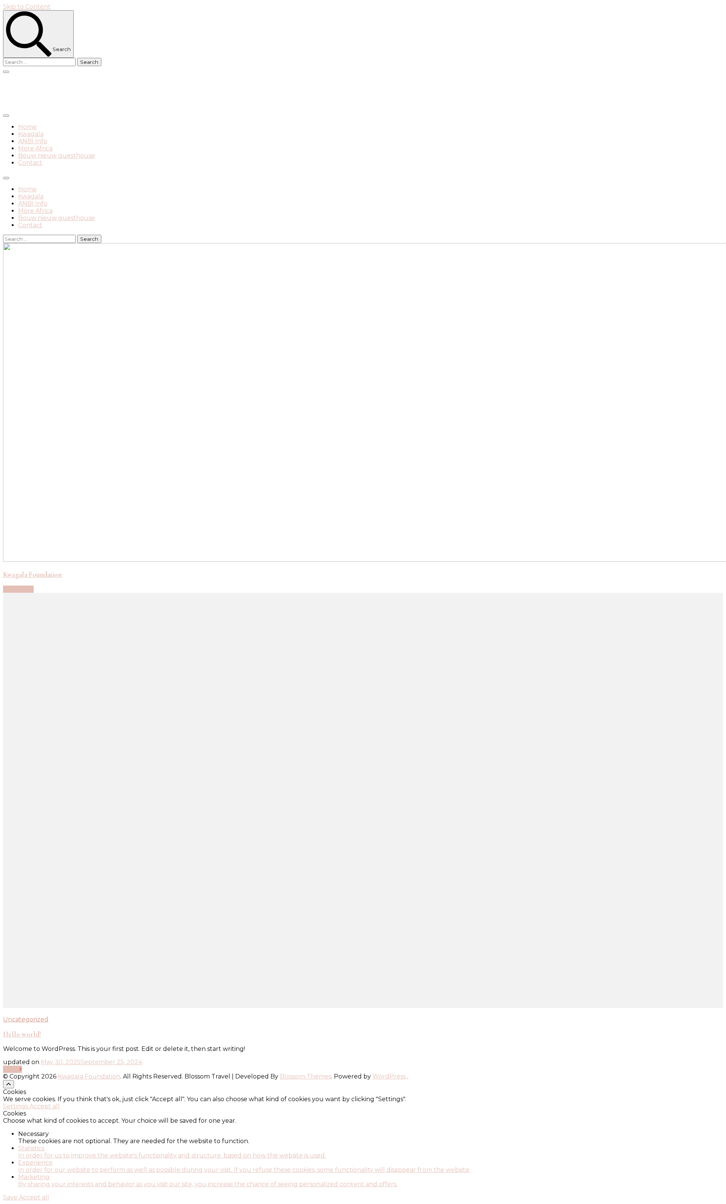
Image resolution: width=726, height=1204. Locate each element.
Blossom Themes (305, 1076)
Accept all (44, 1106)
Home (27, 126)
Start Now (18, 589)
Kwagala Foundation (64, 92)
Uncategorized (25, 1019)
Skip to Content (27, 6)
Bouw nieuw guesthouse (56, 155)
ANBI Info (32, 141)
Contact (30, 162)
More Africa (35, 148)
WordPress (389, 1076)
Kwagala (30, 134)
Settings (16, 1106)
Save (11, 1197)
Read (11, 1069)
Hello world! (22, 1034)
